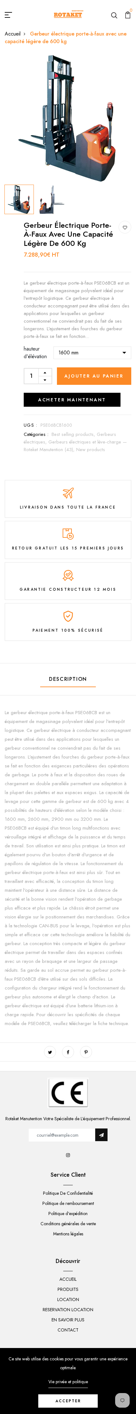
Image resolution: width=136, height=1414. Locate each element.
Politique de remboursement (68, 1203)
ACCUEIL (68, 1279)
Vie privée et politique (68, 1381)
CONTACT (68, 1330)
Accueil (13, 33)
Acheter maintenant (72, 400)
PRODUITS (68, 1289)
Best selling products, (74, 434)
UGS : (30, 425)
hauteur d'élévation (35, 352)
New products (90, 449)
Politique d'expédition (68, 1213)
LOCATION (68, 1299)
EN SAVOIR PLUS (68, 1320)
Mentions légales (68, 1234)
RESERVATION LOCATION (68, 1309)
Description (68, 679)
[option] (68, 118)
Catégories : (36, 434)
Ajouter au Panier (94, 376)
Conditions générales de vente (68, 1223)
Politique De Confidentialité (68, 1193)
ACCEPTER (68, 1401)
